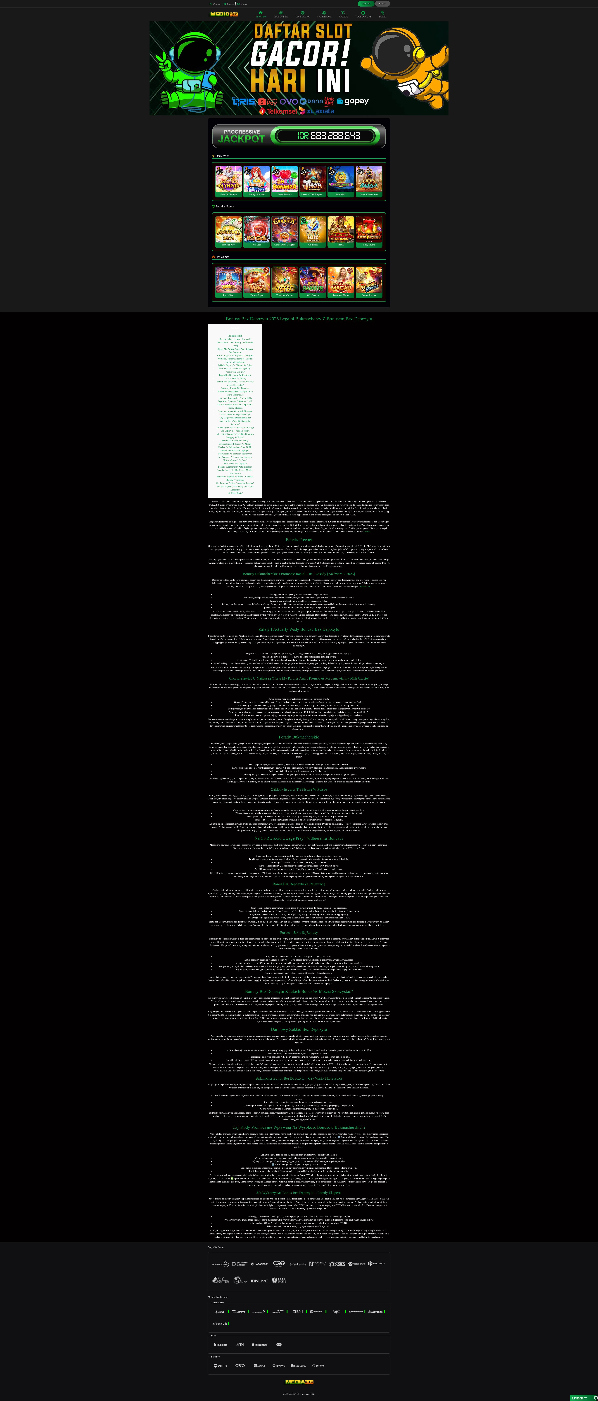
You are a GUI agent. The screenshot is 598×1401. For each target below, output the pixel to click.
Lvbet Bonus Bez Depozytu (235, 463)
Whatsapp (216, 4)
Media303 (292, 1394)
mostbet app (365, 586)
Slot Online (281, 17)
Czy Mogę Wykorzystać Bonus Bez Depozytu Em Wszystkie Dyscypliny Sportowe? (235, 421)
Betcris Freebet (235, 336)
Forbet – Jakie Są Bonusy (235, 378)
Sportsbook (324, 17)
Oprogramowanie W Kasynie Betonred (235, 411)
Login (382, 3)
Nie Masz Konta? (235, 493)
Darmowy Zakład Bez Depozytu (235, 388)
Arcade (343, 17)
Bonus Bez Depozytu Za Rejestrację (235, 375)
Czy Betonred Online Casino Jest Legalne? (235, 483)
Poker (383, 17)
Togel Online (363, 17)
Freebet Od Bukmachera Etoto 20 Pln (235, 447)
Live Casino (303, 17)
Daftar (366, 3)
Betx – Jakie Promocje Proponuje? (235, 414)
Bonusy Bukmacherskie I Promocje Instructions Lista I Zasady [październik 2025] (235, 342)
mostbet (366, 531)
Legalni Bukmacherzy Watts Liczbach (235, 467)
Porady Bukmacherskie (235, 362)
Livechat (243, 4)
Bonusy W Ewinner (235, 480)
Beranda (261, 17)
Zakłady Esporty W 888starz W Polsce (235, 365)
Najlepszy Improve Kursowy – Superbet (235, 477)
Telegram (230, 4)
